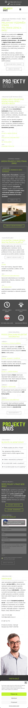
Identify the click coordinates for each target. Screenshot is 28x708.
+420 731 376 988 (15, 4)
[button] (26, 682)
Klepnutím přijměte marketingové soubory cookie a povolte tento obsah (14, 522)
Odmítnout (14, 698)
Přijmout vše (14, 694)
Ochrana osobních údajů (14, 705)
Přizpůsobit (14, 702)
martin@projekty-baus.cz (15, 2)
